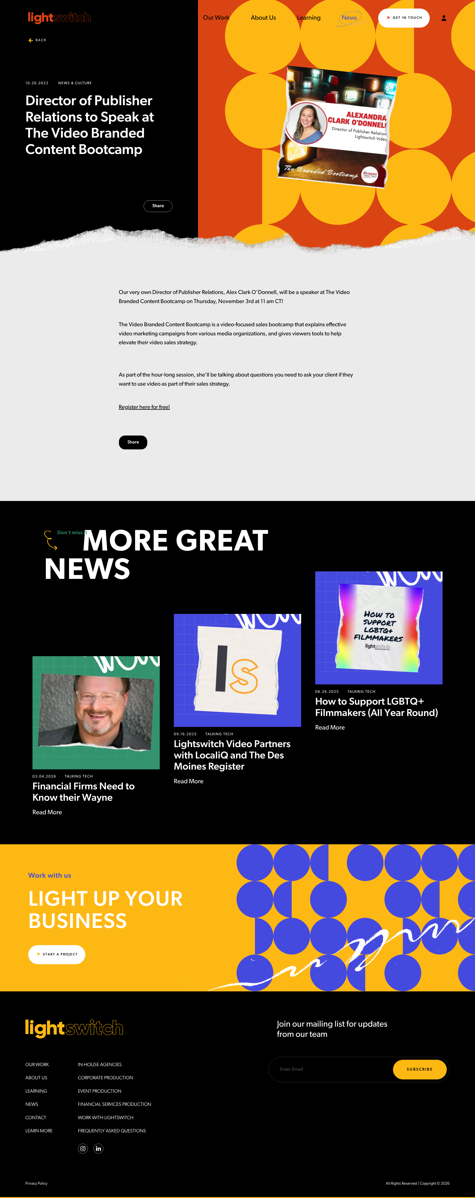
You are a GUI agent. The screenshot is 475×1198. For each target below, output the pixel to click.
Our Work (216, 18)
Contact (35, 1118)
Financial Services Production (114, 1104)
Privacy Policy (36, 1184)
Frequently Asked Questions (112, 1131)
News (349, 18)
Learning (309, 18)
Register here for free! (144, 407)
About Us (263, 18)
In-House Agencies (100, 1065)
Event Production (99, 1091)
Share (158, 206)
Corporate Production (105, 1078)
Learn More (39, 1131)
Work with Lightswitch (105, 1118)
